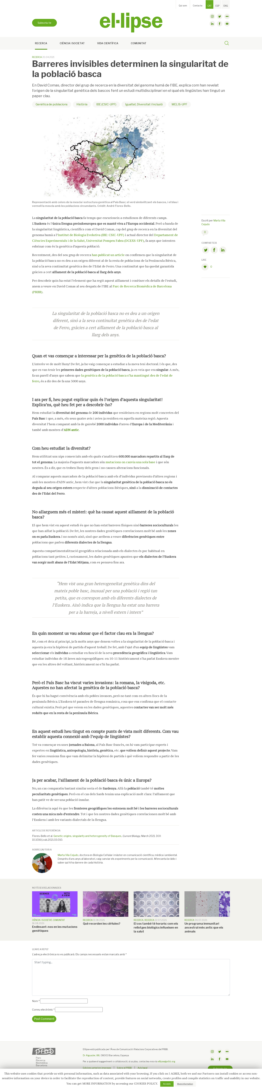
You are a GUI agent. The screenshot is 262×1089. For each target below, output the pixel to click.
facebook (219, 24)
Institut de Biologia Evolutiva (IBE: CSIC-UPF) (91, 235)
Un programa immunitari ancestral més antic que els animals (203, 927)
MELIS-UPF (179, 104)
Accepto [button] (167, 1084)
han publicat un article (108, 255)
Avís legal (142, 1068)
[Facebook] (214, 250)
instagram (212, 16)
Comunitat (138, 43)
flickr (227, 16)
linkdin (212, 24)
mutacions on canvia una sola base (130, 462)
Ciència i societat (72, 43)
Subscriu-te (44, 22)
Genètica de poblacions (52, 104)
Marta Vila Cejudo (68, 855)
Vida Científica (107, 43)
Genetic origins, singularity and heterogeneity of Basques (87, 835)
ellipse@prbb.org (166, 1061)
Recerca (41, 43)
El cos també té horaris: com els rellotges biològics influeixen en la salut (156, 927)
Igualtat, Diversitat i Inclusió (144, 104)
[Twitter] (205, 250)
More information (185, 1084)
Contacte (197, 5)
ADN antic (71, 430)
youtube (227, 24)
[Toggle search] (227, 44)
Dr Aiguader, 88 (91, 1055)
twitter (219, 16)
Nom (36, 1001)
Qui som (183, 5)
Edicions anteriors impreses (97, 1068)
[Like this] (205, 266)
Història (81, 104)
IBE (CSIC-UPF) (106, 104)
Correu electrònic (43, 1009)
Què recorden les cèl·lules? (101, 923)
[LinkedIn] (223, 250)
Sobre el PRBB (124, 1068)
